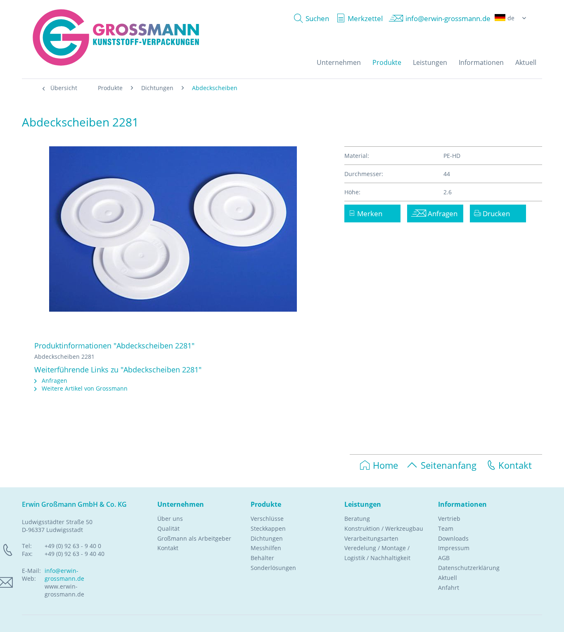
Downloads (453, 538)
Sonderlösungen (273, 568)
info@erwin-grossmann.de (64, 574)
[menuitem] (309, 18)
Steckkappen (268, 528)
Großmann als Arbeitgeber (194, 538)
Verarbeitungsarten (371, 538)
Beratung (357, 518)
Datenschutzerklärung (469, 568)
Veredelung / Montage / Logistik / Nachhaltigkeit (377, 553)
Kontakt (515, 465)
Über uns (170, 518)
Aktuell (447, 578)
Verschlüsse (267, 518)
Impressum (453, 548)
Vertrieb (449, 518)
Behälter (262, 558)
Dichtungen (267, 538)
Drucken (495, 213)
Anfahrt (448, 587)
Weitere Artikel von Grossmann (84, 388)
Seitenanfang (448, 465)
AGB (444, 558)
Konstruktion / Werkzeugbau (383, 528)
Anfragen (53, 380)
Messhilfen (266, 548)
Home (385, 465)
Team (445, 528)
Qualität (168, 528)
